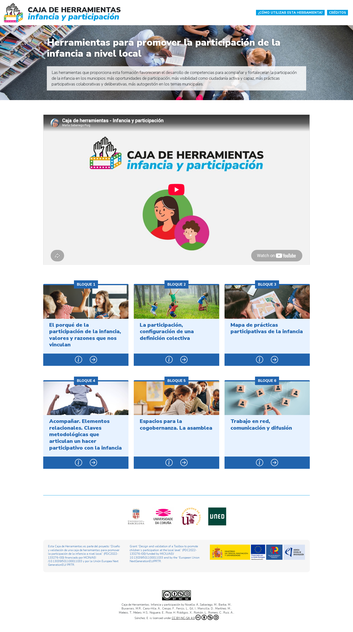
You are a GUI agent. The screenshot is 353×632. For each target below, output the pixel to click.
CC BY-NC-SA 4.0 (183, 618)
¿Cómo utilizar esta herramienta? (290, 12)
